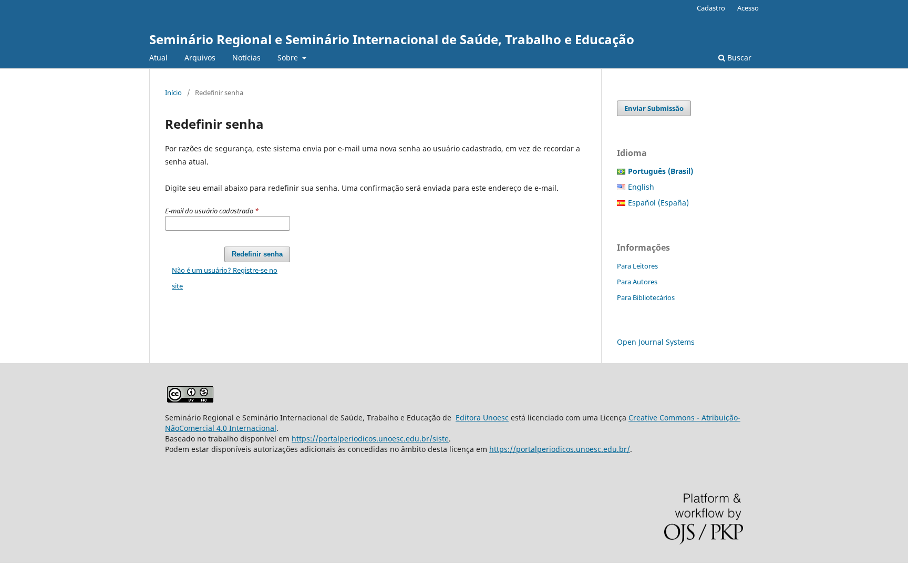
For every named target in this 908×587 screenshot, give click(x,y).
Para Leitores (637, 266)
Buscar (738, 58)
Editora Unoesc (482, 418)
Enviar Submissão (654, 108)
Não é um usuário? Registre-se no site (224, 278)
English (641, 187)
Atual (158, 58)
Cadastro (711, 8)
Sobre (288, 58)
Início (173, 92)
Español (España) (658, 203)
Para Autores (637, 281)
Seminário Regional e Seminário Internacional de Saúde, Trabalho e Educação (391, 39)
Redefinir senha (257, 254)
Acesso (748, 8)
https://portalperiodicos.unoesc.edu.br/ (559, 449)
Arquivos (199, 58)
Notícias (246, 58)
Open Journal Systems (656, 342)
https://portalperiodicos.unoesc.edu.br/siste (370, 439)
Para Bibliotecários (646, 297)
